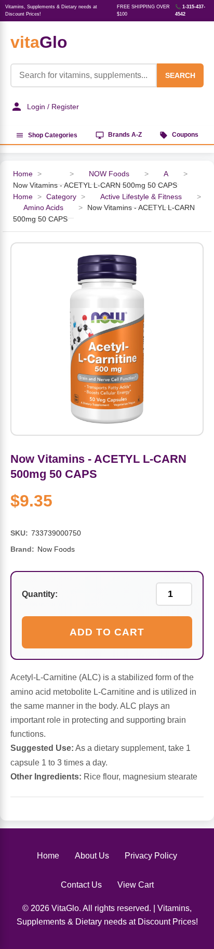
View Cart (135, 884)
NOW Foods (109, 174)
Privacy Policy (151, 855)
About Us (92, 855)
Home (23, 174)
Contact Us (81, 884)
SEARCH (180, 75)
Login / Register (53, 106)
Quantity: (40, 594)
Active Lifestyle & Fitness (141, 197)
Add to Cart (107, 632)
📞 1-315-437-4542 (190, 10)
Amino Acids (43, 208)
